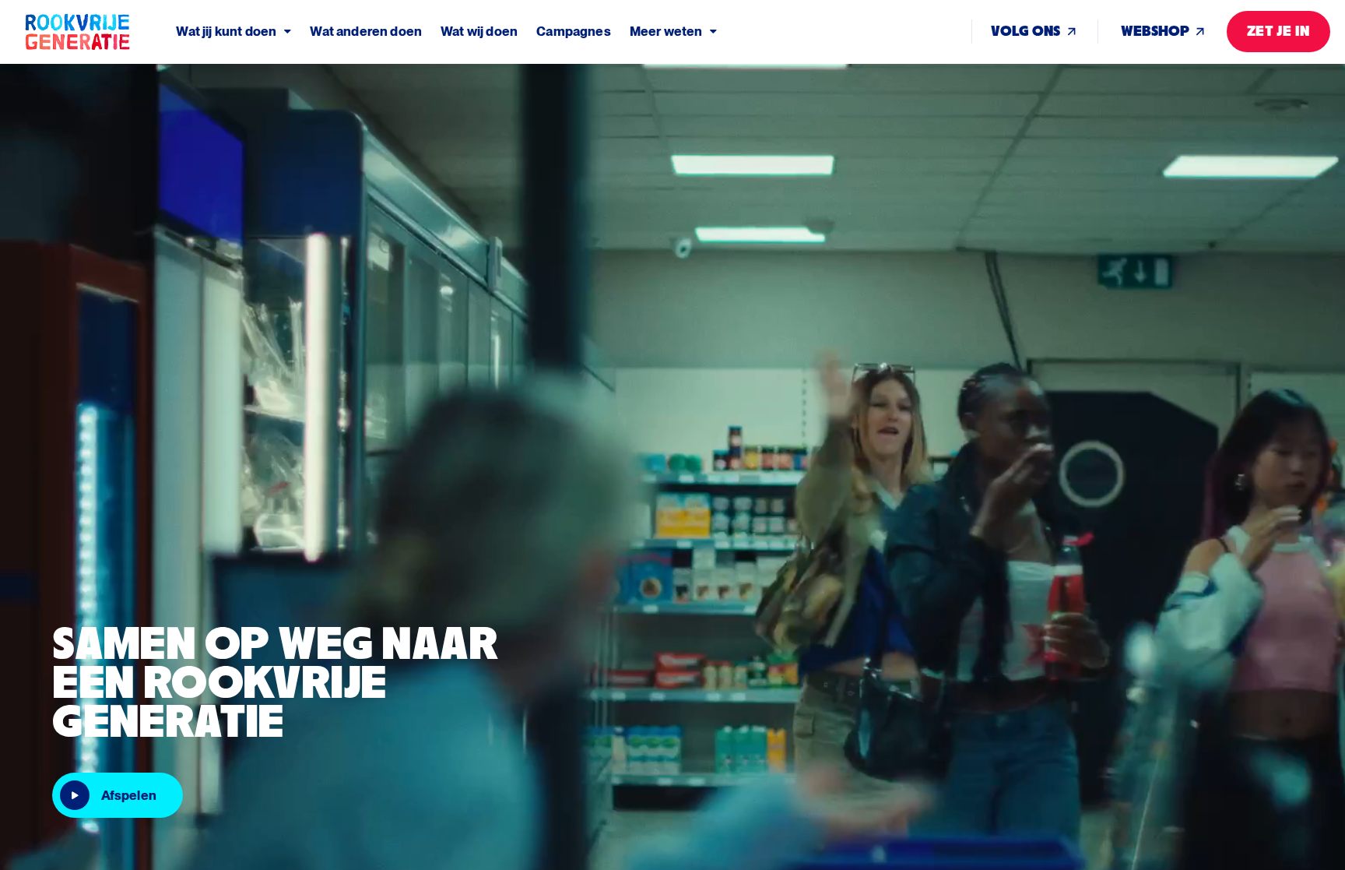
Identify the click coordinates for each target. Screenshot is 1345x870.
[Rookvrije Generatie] (100, 31)
